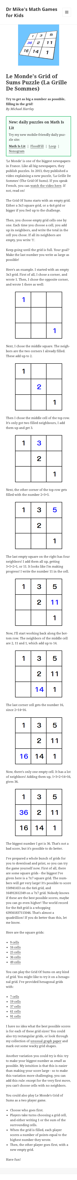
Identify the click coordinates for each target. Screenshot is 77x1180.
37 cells (15, 1006)
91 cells (15, 1016)
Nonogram (16, 151)
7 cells (14, 996)
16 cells (15, 947)
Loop (52, 146)
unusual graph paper (45, 1041)
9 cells (14, 942)
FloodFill (37, 146)
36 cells (15, 957)
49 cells (15, 962)
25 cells (15, 952)
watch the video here (45, 186)
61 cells (15, 1011)
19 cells (15, 1001)
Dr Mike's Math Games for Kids (31, 12)
